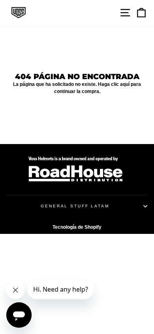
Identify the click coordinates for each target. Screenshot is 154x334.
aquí (125, 84)
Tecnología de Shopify (77, 227)
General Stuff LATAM (75, 206)
